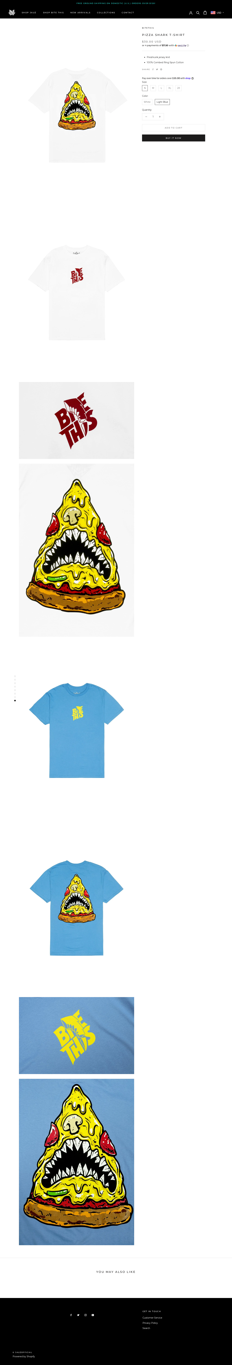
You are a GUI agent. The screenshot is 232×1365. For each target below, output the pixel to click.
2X (178, 88)
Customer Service (152, 1317)
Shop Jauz (29, 12)
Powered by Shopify (24, 1356)
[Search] (198, 12)
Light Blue (162, 102)
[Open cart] (205, 12)
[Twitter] (157, 69)
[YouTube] (93, 1315)
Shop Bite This (53, 12)
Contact (128, 12)
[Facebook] (153, 69)
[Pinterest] (161, 69)
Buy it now (174, 138)
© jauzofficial (22, 1352)
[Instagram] (85, 1315)
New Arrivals (80, 12)
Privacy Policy (150, 1323)
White (147, 102)
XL (169, 88)
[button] (173, 45)
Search (146, 1328)
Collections (106, 12)
